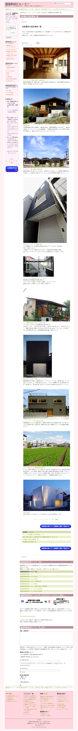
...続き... (42, 708)
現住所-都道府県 (25, 675)
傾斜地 (41, 698)
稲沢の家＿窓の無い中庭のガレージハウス (34, 379)
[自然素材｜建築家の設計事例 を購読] (20, 685)
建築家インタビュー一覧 (30, 704)
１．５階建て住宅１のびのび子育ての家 (34, 322)
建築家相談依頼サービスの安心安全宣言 (31, 591)
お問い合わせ (10, 81)
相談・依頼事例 (45, 687)
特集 (38, 12)
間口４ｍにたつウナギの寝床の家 (32, 244)
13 (9, 161)
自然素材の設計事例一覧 (29, 542)
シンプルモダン (43, 703)
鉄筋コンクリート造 (44, 705)
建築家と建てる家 (44, 696)
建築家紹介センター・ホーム (28, 12)
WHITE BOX (26, 512)
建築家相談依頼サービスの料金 (28, 584)
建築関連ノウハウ (29, 701)
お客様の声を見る (12, 169)
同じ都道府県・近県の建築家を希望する (32, 654)
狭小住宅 (46, 698)
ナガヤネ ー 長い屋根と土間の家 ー (33, 169)
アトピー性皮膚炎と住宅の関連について (34, 534)
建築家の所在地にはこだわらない (30, 657)
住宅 (41, 700)
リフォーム (50, 698)
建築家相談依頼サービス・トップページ (31, 574)
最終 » (57, 519)
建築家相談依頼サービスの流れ (26, 9)
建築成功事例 (11, 699)
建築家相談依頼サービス (13, 696)
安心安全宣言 (62, 9)
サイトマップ (28, 714)
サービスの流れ (10, 71)
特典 (8, 73)
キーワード (25, 43)
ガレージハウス (43, 701)
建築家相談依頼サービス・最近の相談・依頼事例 (33, 586)
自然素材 (43, 12)
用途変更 (42, 707)
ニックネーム (24, 668)
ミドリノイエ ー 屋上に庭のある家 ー (34, 421)
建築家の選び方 (10, 59)
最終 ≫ (12, 162)
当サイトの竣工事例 (29, 702)
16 (16, 161)
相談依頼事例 (44, 9)
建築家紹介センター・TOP (11, 9)
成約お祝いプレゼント (13, 701)
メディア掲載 (61, 707)
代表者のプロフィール (63, 696)
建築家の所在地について (27, 652)
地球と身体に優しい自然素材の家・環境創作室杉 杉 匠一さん (40, 537)
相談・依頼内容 (24, 631)
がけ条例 (52, 705)
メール (8, 22)
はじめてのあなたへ (12, 49)
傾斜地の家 (26, 125)
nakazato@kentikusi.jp (41, 727)
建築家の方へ (45, 714)
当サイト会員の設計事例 (30, 697)
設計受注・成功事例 (46, 715)
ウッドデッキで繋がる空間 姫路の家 (33, 80)
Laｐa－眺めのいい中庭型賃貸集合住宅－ (34, 467)
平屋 (46, 707)
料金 (50, 9)
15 (14, 161)
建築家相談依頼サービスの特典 (28, 579)
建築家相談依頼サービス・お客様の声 (30, 581)
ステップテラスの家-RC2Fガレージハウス (34, 278)
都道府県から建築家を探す (31, 696)
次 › (53, 519)
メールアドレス (24, 660)
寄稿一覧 (27, 712)
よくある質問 (55, 9)
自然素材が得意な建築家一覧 (30, 539)
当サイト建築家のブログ (30, 699)
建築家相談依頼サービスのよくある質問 (31, 588)
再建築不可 (50, 703)
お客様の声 (37, 9)
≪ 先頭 (11, 159)
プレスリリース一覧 (62, 709)
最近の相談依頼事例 (12, 79)
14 (11, 161)
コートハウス (50, 707)
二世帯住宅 (45, 700)
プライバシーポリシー (63, 699)
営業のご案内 (61, 704)
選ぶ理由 (9, 90)
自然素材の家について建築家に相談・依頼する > (55, 526)
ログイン (68, 9)
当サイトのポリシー (62, 697)
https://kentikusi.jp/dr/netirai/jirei (27, 616)
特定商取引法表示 (62, 706)
